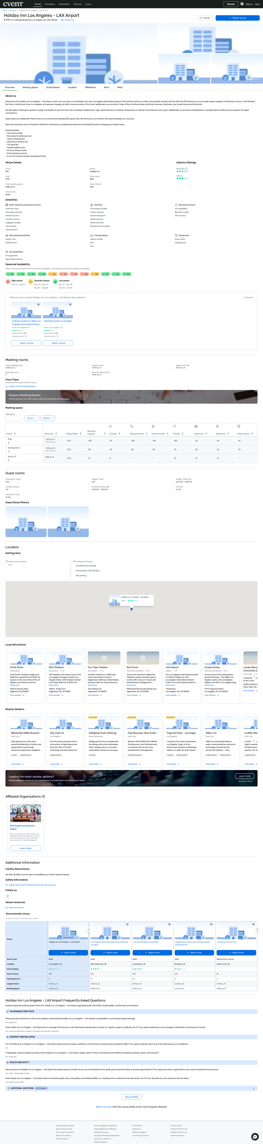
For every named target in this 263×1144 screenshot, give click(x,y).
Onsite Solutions (62, 1139)
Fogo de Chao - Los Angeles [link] (182, 732)
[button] (79, 53)
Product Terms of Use (179, 1129)
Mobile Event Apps (101, 1132)
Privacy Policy (176, 1126)
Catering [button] (92, 755)
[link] (26, 722)
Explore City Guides (63, 1135)
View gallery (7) (253, 79)
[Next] (253, 676)
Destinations (64, 4)
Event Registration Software (105, 1129)
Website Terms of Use (179, 1132)
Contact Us (136, 1129)
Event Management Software (105, 1126)
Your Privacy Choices (140, 1135)
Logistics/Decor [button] (26, 755)
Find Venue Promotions (65, 1132)
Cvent (4, 10)
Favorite (206, 18)
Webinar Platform (101, 1142)
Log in (257, 4)
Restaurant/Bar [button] (56, 755)
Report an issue (104, 1106)
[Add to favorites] (38, 304)
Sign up (249, 4)
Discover (77, 4)
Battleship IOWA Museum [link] (25, 732)
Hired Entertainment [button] (134, 755)
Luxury (88, 4)
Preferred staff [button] (225, 755)
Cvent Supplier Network (65, 1126)
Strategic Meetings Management (107, 1135)
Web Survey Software (102, 1139)
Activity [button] (14, 755)
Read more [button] (14, 685)
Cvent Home (137, 1126)
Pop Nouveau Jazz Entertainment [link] (143, 732)
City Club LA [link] (57, 732)
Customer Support (139, 1132)
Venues (38, 4)
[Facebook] (7, 896)
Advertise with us (177, 1135)
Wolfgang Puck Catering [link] (102, 732)
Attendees (10, 414)
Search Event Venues (64, 1129)
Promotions (50, 4)
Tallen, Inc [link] (211, 732)
